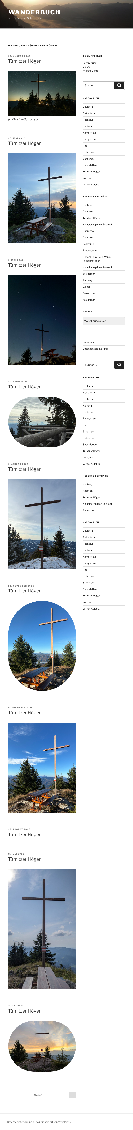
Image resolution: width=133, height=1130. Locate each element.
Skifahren (88, 152)
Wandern (88, 178)
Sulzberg (87, 280)
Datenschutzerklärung (95, 348)
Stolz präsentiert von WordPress (53, 1121)
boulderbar (89, 273)
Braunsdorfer (90, 250)
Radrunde (88, 230)
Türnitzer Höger (24, 61)
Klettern (87, 126)
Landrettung (89, 62)
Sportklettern (90, 165)
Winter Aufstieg (91, 184)
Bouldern (88, 106)
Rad (85, 145)
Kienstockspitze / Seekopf (97, 224)
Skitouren (88, 158)
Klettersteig (89, 132)
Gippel (86, 286)
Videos (86, 66)
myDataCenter (91, 70)
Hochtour (88, 119)
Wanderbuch (34, 12)
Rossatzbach (90, 293)
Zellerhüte (88, 243)
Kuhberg (87, 205)
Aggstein (88, 211)
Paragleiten (89, 139)
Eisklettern (89, 113)
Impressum (89, 342)
